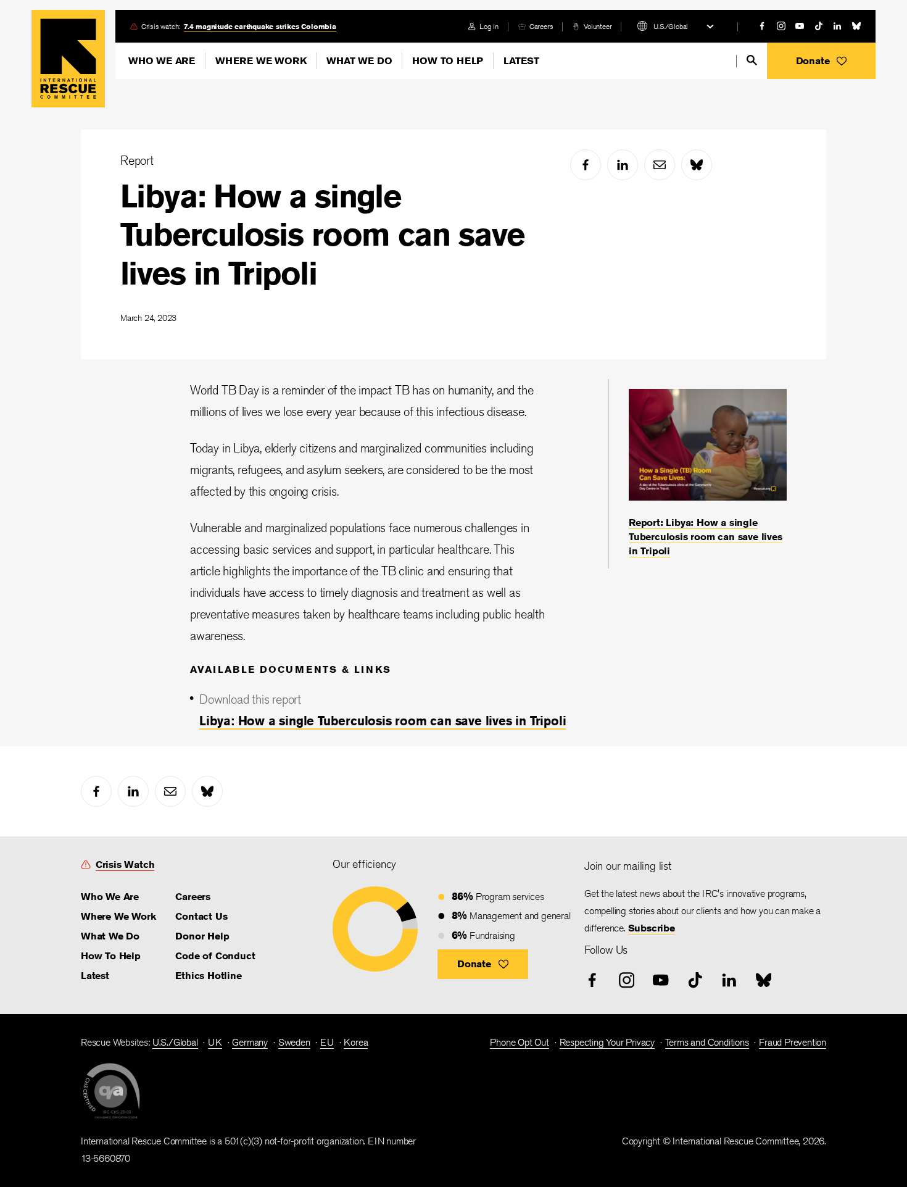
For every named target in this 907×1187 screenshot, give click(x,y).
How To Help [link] (111, 956)
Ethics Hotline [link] (208, 975)
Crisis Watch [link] (125, 864)
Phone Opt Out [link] (519, 1042)
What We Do (359, 61)
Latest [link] (95, 975)
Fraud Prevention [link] (792, 1042)
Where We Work (260, 61)
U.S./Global (670, 26)
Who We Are (161, 61)
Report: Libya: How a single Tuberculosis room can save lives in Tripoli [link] (705, 537)
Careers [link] (541, 26)
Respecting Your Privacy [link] (607, 1042)
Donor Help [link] (202, 936)
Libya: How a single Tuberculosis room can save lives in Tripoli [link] (382, 720)
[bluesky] (856, 26)
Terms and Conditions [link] (707, 1042)
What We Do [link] (110, 936)
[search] (752, 60)
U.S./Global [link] (175, 1042)
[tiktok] (818, 26)
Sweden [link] (294, 1042)
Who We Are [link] (110, 896)
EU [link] (327, 1042)
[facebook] (762, 26)
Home (68, 58)
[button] (821, 61)
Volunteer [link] (597, 26)
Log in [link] (489, 26)
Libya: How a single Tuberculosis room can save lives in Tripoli (322, 234)
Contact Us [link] (201, 916)
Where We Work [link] (118, 916)
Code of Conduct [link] (215, 956)
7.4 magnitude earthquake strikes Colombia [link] (260, 26)
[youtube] (799, 26)
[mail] (659, 164)
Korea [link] (356, 1042)
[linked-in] (837, 26)
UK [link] (215, 1042)
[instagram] (781, 26)
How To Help (447, 61)
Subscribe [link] (651, 928)
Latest (521, 61)
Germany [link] (250, 1042)
